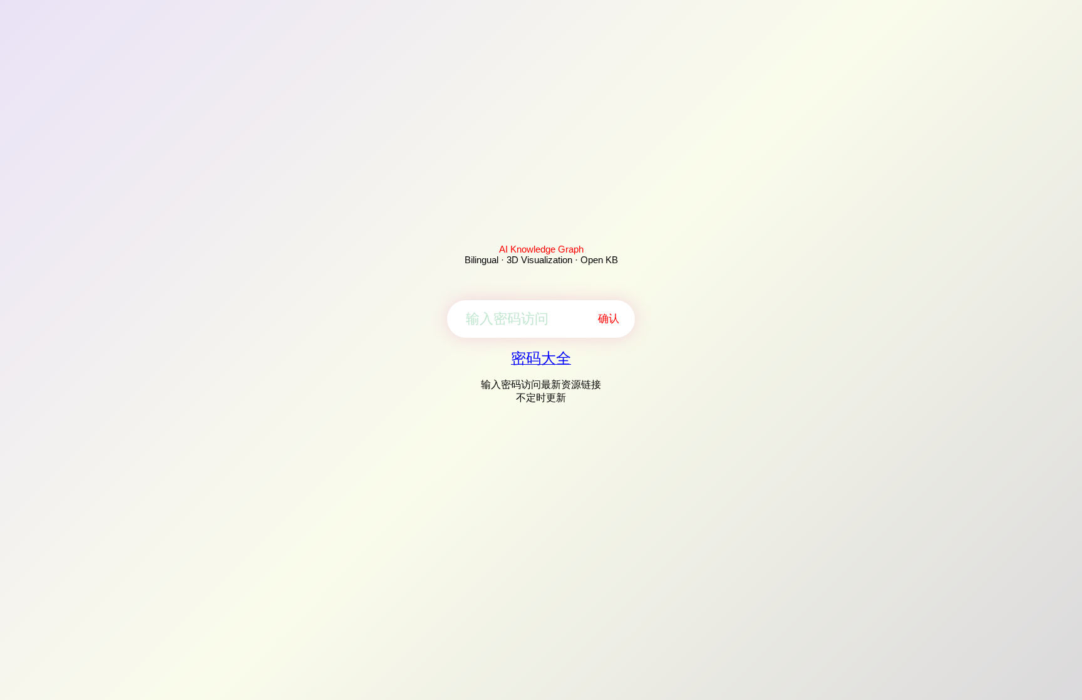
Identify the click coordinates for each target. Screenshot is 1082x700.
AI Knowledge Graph (541, 249)
